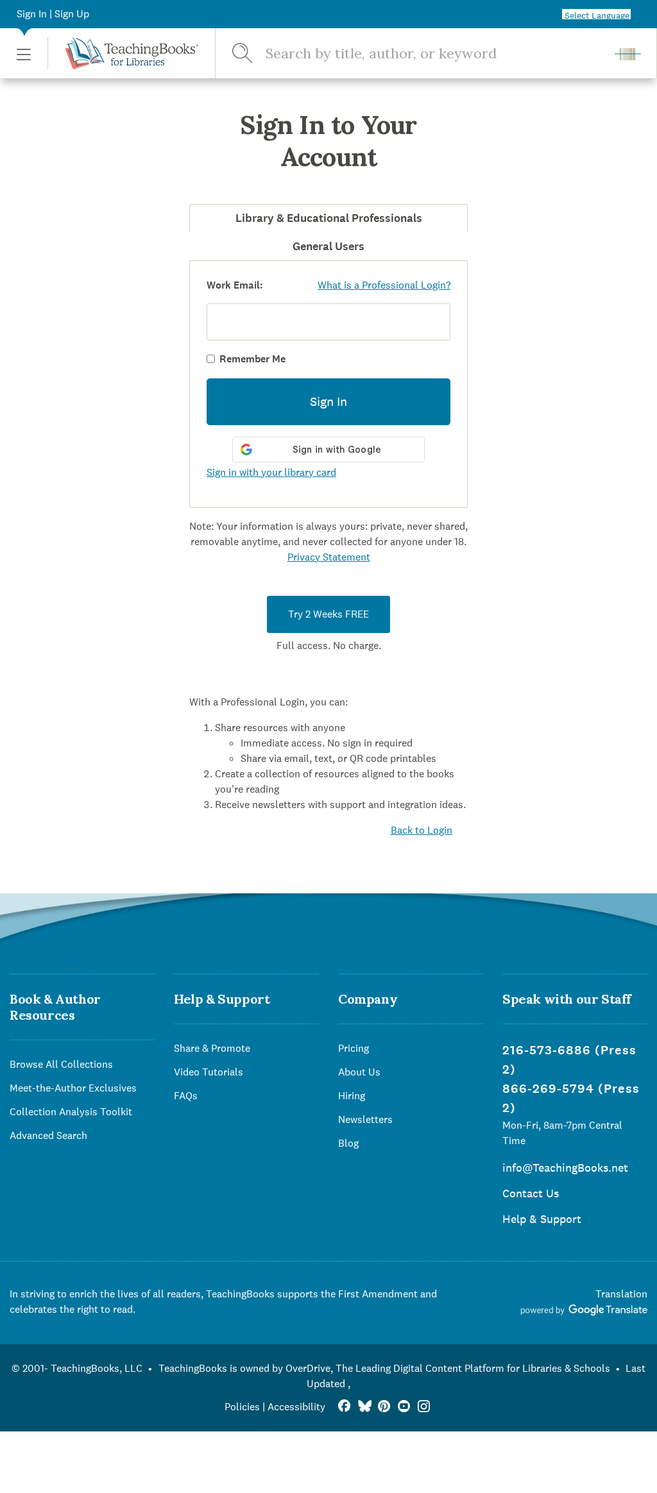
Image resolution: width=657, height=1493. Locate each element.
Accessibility (296, 1406)
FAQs (186, 1095)
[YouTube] (404, 1406)
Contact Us (530, 1193)
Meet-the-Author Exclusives (73, 1088)
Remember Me (252, 359)
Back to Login (421, 830)
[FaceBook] (344, 1406)
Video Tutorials (208, 1072)
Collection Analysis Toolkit (71, 1111)
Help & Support (541, 1218)
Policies (242, 1406)
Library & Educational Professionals (328, 218)
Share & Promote (212, 1048)
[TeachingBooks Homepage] (122, 53)
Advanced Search (48, 1135)
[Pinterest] (384, 1406)
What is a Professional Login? (384, 285)
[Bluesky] (364, 1406)
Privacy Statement (328, 557)
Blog (348, 1143)
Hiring (351, 1095)
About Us (359, 1072)
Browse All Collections (61, 1064)
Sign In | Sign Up (53, 14)
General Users (328, 246)
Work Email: (235, 285)
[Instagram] (423, 1406)
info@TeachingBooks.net (565, 1167)
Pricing (353, 1048)
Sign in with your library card (271, 472)
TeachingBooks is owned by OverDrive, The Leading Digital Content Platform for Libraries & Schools (384, 1368)
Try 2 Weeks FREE (328, 614)
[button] (24, 53)
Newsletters (365, 1119)
